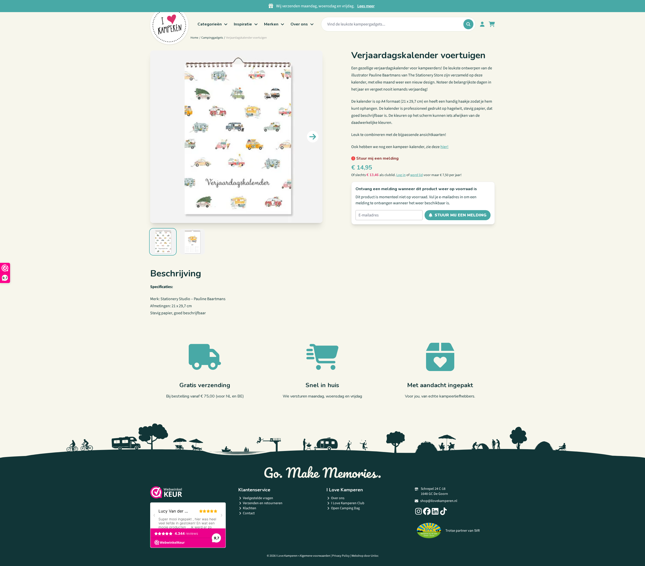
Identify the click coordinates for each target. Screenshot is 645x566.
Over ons (337, 498)
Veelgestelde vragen (258, 498)
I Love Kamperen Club (347, 503)
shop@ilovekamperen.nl (438, 500)
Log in (401, 175)
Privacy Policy (341, 556)
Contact (249, 513)
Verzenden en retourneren (262, 503)
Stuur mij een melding (461, 215)
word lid (416, 175)
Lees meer (366, 6)
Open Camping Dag (345, 508)
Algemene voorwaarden (315, 556)
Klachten (249, 508)
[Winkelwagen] (492, 24)
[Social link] (418, 511)
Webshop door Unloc (364, 556)
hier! (444, 147)
